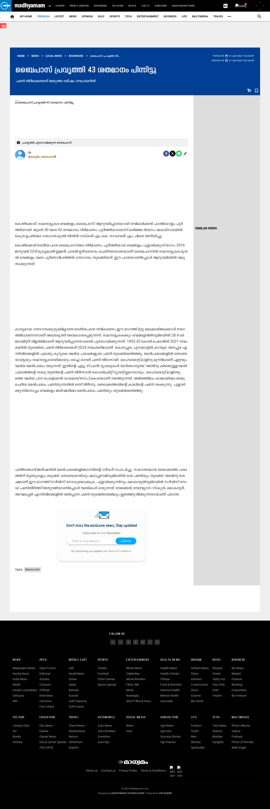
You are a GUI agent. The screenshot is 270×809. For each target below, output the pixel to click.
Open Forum (47, 668)
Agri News (167, 725)
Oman (73, 679)
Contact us (108, 770)
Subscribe (161, 5)
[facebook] (166, 153)
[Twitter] (172, 153)
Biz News (238, 668)
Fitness (165, 679)
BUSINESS (238, 660)
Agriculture (169, 717)
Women (196, 742)
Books (132, 5)
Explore (73, 747)
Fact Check (46, 706)
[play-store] (173, 771)
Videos (236, 731)
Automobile (106, 717)
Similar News (206, 228)
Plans (194, 673)
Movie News (134, 668)
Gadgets (218, 742)
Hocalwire (165, 793)
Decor (194, 690)
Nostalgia (132, 695)
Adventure (75, 742)
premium (43, 16)
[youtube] (142, 642)
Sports (114, 16)
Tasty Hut (218, 679)
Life (184, 16)
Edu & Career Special (52, 742)
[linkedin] (135, 642)
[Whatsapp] (179, 153)
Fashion (196, 725)
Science (217, 731)
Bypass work (32, 569)
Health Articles (169, 673)
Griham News (200, 668)
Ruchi (216, 660)
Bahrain (74, 690)
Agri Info (165, 731)
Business (170, 16)
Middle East (78, 660)
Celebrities (133, 673)
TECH (128, 16)
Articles (44, 679)
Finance (237, 679)
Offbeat (44, 690)
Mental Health (169, 695)
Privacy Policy (128, 770)
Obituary (18, 695)
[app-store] (180, 771)
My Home (26, 16)
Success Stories (170, 736)
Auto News (105, 725)
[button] (6, 6)
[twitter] (120, 642)
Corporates (239, 690)
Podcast (237, 736)
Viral (129, 731)
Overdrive (104, 736)
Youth (195, 731)
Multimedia (200, 16)
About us (92, 770)
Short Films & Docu (138, 701)
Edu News (46, 725)
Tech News (219, 725)
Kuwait (73, 695)
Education (47, 717)
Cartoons (45, 701)
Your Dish (218, 684)
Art (15, 731)
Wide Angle (239, 747)
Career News (47, 736)
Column (196, 695)
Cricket (102, 668)
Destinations (77, 731)
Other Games (106, 679)
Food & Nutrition (171, 684)
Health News (170, 660)
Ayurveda (166, 701)
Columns (45, 684)
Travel (218, 16)
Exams (43, 731)
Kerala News (21, 673)
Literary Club (21, 725)
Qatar (72, 684)
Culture (19, 717)
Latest (59, 16)
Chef (215, 690)
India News (20, 679)
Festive (217, 695)
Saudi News (76, 673)
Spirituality (198, 747)
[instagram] (128, 642)
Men (194, 736)
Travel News (77, 725)
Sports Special (107, 684)
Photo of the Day (243, 742)
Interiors (196, 679)
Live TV (145, 5)
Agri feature (168, 742)
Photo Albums (241, 725)
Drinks (216, 673)
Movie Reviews (135, 679)
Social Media (135, 717)
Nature (73, 736)
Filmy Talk (132, 684)
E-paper (60, 5)
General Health (170, 690)
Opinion (87, 16)
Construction (199, 684)
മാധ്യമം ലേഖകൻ (42, 156)
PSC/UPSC (46, 747)
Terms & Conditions (119, 551)
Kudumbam (100, 5)
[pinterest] (157, 642)
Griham (196, 660)
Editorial (44, 673)
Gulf (101, 16)
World (16, 684)
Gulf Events (76, 706)
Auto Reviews (106, 731)
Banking (237, 684)
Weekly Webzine (79, 5)
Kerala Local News (25, 690)
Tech (216, 717)
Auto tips (103, 742)
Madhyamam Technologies (127, 793)
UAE (71, 668)
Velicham (117, 5)
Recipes (217, 668)
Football (103, 673)
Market (236, 673)
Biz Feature (239, 695)
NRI (15, 701)
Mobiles (217, 736)
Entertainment (148, 16)
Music (130, 690)
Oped (43, 660)
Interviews (46, 695)
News (73, 16)
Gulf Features (77, 701)
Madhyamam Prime (183, 5)
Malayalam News (24, 668)
